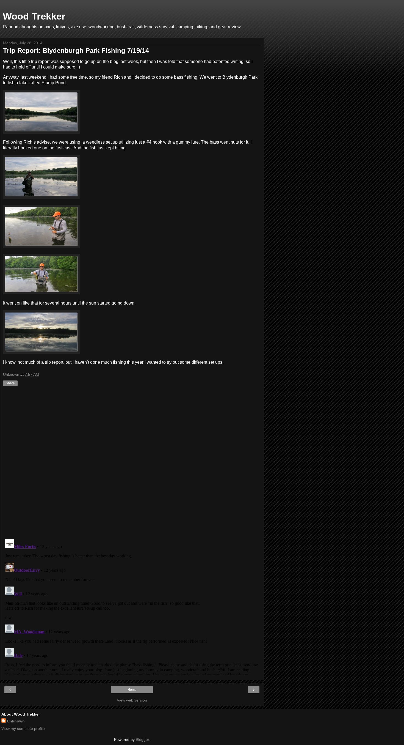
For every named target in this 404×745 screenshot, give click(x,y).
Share (10, 383)
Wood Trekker (34, 16)
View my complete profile (23, 728)
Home (132, 690)
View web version (132, 700)
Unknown (16, 721)
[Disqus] (132, 463)
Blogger (142, 739)
